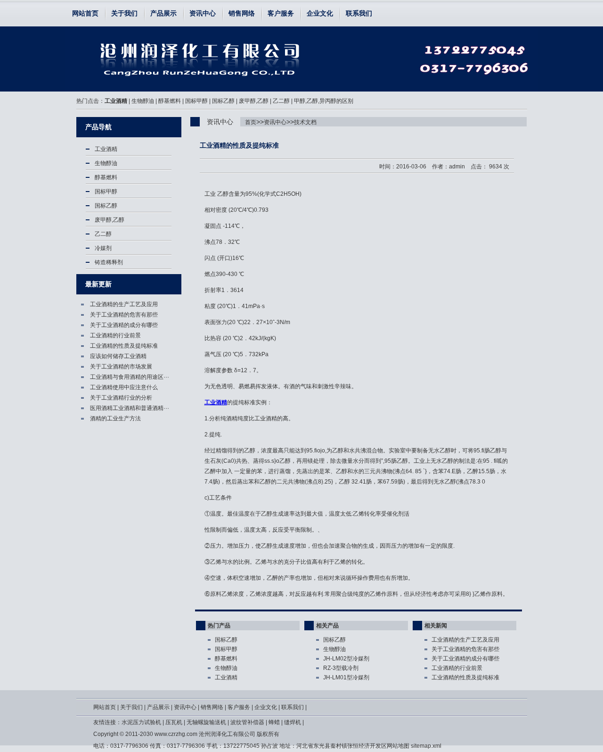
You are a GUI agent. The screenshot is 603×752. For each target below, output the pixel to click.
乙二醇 (281, 101)
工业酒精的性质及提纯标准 (129, 59)
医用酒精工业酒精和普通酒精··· (129, 408)
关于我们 (124, 13)
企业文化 (320, 13)
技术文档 (305, 122)
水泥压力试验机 (141, 722)
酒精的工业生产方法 (115, 418)
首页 (250, 122)
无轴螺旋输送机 (206, 722)
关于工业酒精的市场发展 (121, 366)
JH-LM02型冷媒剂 (346, 658)
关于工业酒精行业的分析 (121, 397)
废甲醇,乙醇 (254, 101)
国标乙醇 (223, 101)
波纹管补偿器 (247, 722)
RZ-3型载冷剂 (341, 668)
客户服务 (281, 13)
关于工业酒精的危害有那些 (124, 314)
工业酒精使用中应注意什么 (124, 387)
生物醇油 (142, 101)
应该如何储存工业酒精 (118, 356)
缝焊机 (292, 722)
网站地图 (398, 746)
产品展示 (163, 13)
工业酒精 (116, 101)
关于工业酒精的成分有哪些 (124, 325)
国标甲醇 (196, 101)
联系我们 (359, 13)
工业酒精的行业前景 (115, 335)
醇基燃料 (169, 101)
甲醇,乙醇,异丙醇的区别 (323, 101)
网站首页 (85, 13)
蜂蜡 (274, 722)
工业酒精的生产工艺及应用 (124, 304)
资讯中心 (202, 13)
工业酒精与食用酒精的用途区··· (129, 377)
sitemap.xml (426, 746)
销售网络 (241, 13)
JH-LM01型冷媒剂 (346, 677)
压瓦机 (173, 722)
